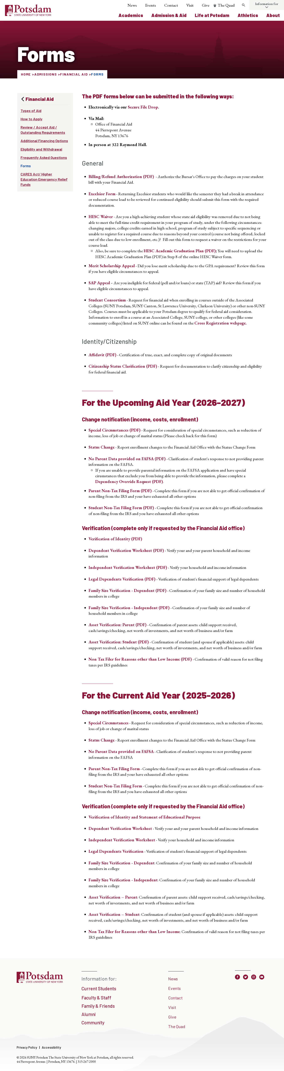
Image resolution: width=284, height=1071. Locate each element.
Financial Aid (74, 74)
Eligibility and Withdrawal (41, 149)
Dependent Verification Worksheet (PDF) (126, 550)
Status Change (102, 447)
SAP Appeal (99, 282)
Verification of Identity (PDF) (115, 539)
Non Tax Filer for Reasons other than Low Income (134, 931)
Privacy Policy (27, 1047)
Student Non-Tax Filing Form (115, 786)
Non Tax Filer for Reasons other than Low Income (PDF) (140, 659)
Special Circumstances (108, 723)
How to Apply (31, 119)
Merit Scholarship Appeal (112, 265)
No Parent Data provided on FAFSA (121, 751)
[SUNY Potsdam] (40, 981)
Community (92, 1022)
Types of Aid (31, 110)
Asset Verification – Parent (113, 897)
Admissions (45, 74)
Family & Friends (98, 1006)
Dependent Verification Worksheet (120, 828)
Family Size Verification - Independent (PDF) (129, 607)
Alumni (88, 1014)
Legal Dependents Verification (116, 851)
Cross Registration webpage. (220, 323)
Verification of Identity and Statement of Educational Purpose (144, 817)
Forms (26, 165)
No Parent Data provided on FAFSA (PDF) (127, 458)
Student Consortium (107, 300)
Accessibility (51, 1047)
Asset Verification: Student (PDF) (119, 642)
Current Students (98, 988)
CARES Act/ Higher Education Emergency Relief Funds (44, 179)
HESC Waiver (101, 216)
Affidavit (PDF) (102, 354)
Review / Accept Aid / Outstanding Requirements (43, 130)
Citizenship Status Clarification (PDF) (123, 366)
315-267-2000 (87, 1061)
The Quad (226, 5)
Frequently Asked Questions (44, 157)
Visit (190, 5)
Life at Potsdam (212, 15)
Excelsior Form (102, 193)
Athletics (248, 15)
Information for (266, 3)
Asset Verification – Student (114, 914)
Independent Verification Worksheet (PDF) (128, 567)
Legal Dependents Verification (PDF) (122, 579)
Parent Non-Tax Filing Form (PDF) (120, 490)
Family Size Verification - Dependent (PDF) (128, 590)
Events (150, 5)
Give (205, 5)
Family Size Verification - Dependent (121, 863)
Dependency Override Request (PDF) (129, 481)
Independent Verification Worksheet (122, 840)
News (132, 5)
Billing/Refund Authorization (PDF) (121, 176)
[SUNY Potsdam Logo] (28, 14)
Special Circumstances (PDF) (115, 430)
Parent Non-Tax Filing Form (114, 768)
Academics (131, 15)
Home (26, 74)
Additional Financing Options (44, 140)
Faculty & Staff (96, 997)
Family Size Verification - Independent (123, 880)
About (273, 15)
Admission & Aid (168, 15)
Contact (171, 5)
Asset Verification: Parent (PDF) (118, 624)
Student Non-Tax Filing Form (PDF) (121, 507)
